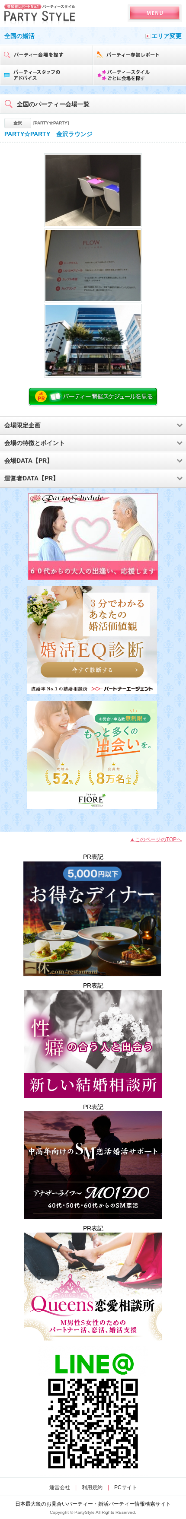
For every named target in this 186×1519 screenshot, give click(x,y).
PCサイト (125, 1487)
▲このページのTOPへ (156, 839)
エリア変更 (166, 35)
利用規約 (92, 1487)
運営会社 (59, 1487)
